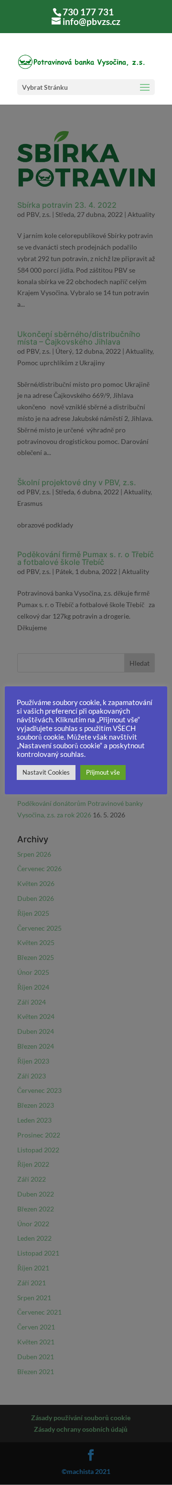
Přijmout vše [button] (103, 772)
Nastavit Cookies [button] (46, 772)
